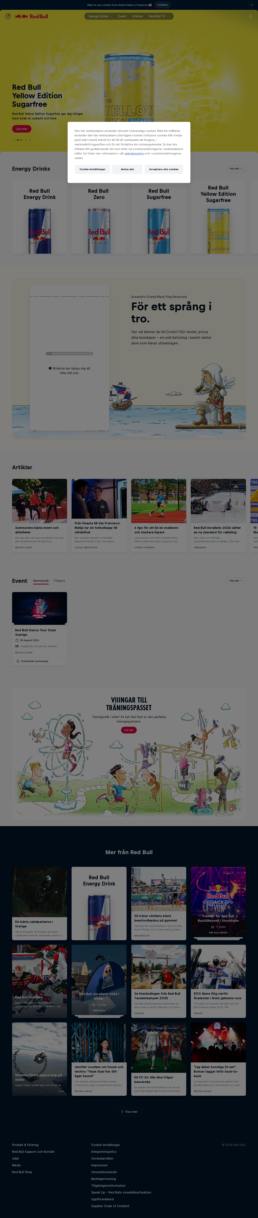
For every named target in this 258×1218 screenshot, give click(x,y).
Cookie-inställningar (92, 169)
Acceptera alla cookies (163, 169)
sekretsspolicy (134, 153)
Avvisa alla (127, 169)
